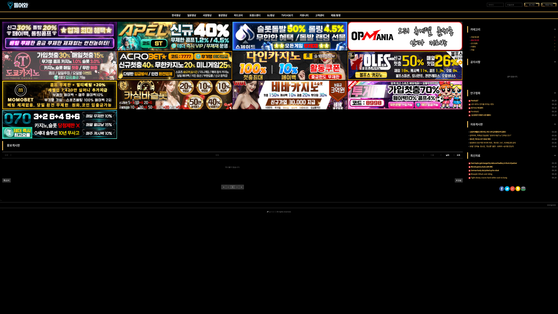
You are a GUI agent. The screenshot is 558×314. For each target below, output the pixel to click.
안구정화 (474, 43)
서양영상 (207, 15)
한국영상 (176, 15)
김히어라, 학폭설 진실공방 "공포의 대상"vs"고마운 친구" (490, 135)
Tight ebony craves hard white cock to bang (488, 177)
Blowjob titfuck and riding (481, 174)
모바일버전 (551, 205)
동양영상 (222, 15)
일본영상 (191, 15)
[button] (6, 180)
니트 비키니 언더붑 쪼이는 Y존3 (482, 104)
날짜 (447, 155)
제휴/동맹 (335, 15)
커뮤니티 (304, 15)
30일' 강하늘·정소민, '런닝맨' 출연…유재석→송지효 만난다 (491, 146)
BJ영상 (270, 15)
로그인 (532, 4)
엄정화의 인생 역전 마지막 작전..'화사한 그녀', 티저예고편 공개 (492, 142)
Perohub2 (474, 111)
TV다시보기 (287, 15)
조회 (458, 155)
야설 (472, 50)
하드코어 (238, 15)
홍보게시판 (475, 40)
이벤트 (473, 46)
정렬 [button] (459, 180)
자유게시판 (475, 37)
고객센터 (319, 15)
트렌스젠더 (255, 15)
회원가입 (549, 4)
